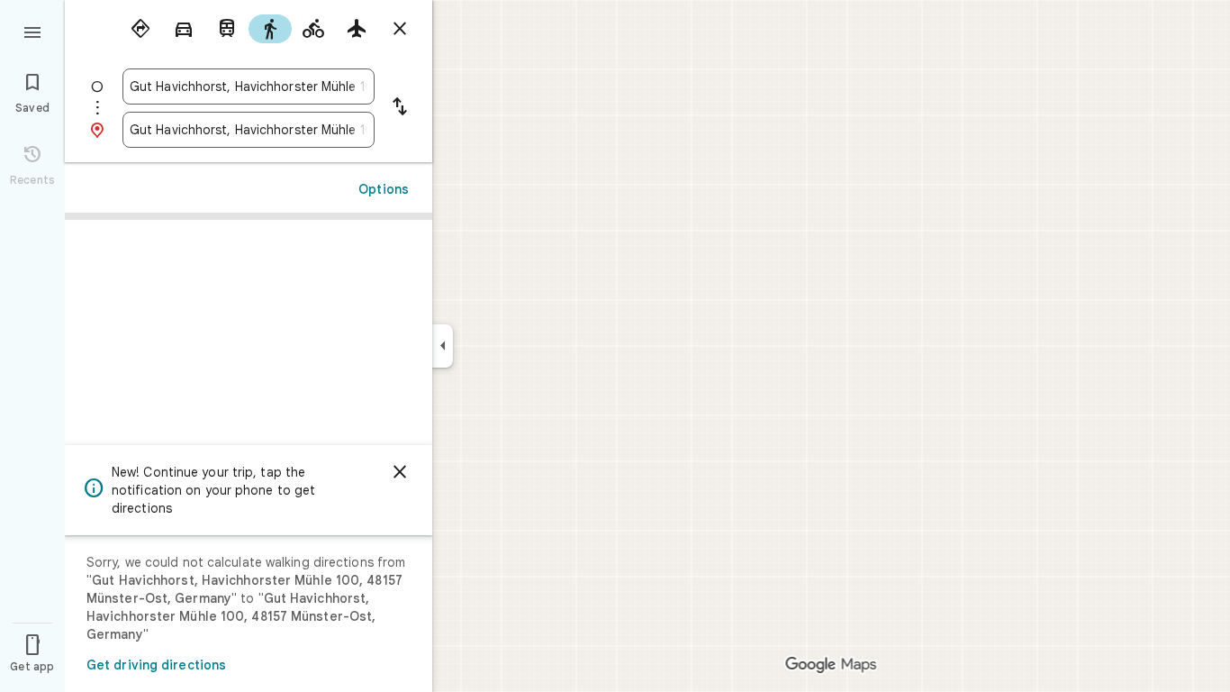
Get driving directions (156, 665)
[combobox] (248, 86)
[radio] (140, 29)
